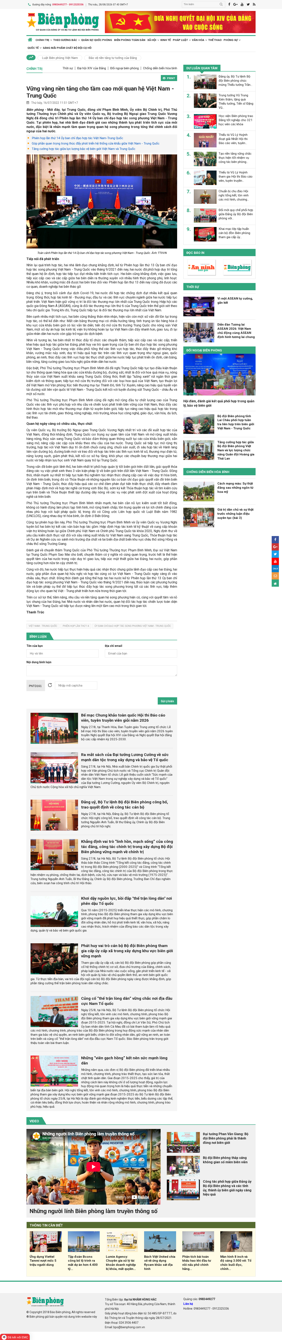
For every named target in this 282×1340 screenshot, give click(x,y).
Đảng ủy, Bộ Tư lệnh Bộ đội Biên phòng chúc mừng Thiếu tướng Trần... (235, 81)
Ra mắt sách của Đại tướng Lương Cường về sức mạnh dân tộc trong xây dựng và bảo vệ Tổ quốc (125, 757)
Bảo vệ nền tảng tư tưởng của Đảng (113, 58)
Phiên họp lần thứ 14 (76, 626)
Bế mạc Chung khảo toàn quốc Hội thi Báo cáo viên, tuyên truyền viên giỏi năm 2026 (123, 718)
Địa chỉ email (113, 645)
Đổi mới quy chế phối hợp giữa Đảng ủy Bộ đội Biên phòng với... (236, 214)
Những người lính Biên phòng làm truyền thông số (94, 1211)
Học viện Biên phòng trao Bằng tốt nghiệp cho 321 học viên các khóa (236, 120)
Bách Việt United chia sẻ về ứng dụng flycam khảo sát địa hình (159, 1263)
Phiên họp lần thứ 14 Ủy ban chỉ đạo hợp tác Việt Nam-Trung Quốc (77, 138)
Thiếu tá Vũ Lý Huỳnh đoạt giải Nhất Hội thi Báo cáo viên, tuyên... (233, 139)
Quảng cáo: (199, 1299)
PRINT (171, 78)
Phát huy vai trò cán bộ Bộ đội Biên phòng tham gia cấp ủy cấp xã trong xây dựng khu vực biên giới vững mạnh (127, 950)
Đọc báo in (195, 253)
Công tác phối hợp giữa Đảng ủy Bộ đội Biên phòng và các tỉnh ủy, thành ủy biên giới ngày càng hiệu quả (227, 1188)
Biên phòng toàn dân (129, 40)
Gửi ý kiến (167, 701)
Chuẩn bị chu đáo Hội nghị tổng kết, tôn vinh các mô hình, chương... (234, 195)
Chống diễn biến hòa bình (160, 68)
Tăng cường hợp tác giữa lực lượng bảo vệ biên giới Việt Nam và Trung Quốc (83, 149)
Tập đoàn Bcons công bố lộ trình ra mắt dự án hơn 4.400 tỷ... (83, 1263)
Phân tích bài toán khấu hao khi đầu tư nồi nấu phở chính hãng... (196, 1263)
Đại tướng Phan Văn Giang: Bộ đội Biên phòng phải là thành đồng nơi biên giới (225, 1138)
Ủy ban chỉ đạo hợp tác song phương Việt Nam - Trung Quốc (133, 626)
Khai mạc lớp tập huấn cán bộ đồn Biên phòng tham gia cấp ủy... (234, 233)
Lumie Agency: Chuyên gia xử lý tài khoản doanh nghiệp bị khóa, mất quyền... (121, 1263)
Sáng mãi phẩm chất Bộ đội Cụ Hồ (67, 47)
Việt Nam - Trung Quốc (43, 626)
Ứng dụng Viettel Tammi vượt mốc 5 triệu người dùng (43, 1261)
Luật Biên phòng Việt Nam (60, 58)
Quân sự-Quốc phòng (96, 40)
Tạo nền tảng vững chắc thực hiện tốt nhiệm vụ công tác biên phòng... (235, 158)
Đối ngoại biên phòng (124, 68)
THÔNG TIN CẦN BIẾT (46, 1225)
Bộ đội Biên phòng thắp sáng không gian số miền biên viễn (225, 1160)
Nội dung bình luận (38, 662)
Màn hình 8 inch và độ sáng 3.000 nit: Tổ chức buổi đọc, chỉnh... (235, 1263)
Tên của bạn (34, 645)
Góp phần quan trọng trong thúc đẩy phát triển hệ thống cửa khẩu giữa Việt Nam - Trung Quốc (95, 143)
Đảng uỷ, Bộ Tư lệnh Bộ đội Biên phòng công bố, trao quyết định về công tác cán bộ (124, 805)
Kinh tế (165, 40)
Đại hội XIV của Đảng (91, 68)
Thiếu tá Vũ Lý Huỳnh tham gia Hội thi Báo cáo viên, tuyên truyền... (235, 177)
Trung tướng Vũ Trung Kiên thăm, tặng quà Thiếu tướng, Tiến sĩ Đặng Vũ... (236, 101)
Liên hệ (188, 1303)
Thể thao (215, 40)
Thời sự (68, 68)
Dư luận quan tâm (201, 68)
